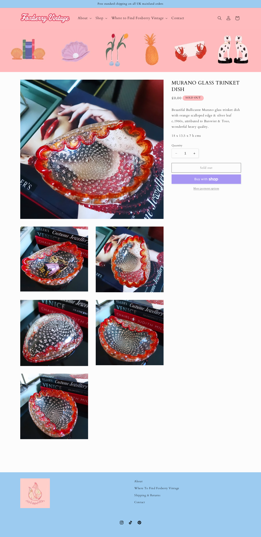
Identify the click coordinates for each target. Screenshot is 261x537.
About (138, 481)
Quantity (177, 145)
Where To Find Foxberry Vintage (156, 488)
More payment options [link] (206, 188)
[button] (84, 18)
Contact (139, 502)
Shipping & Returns (147, 495)
